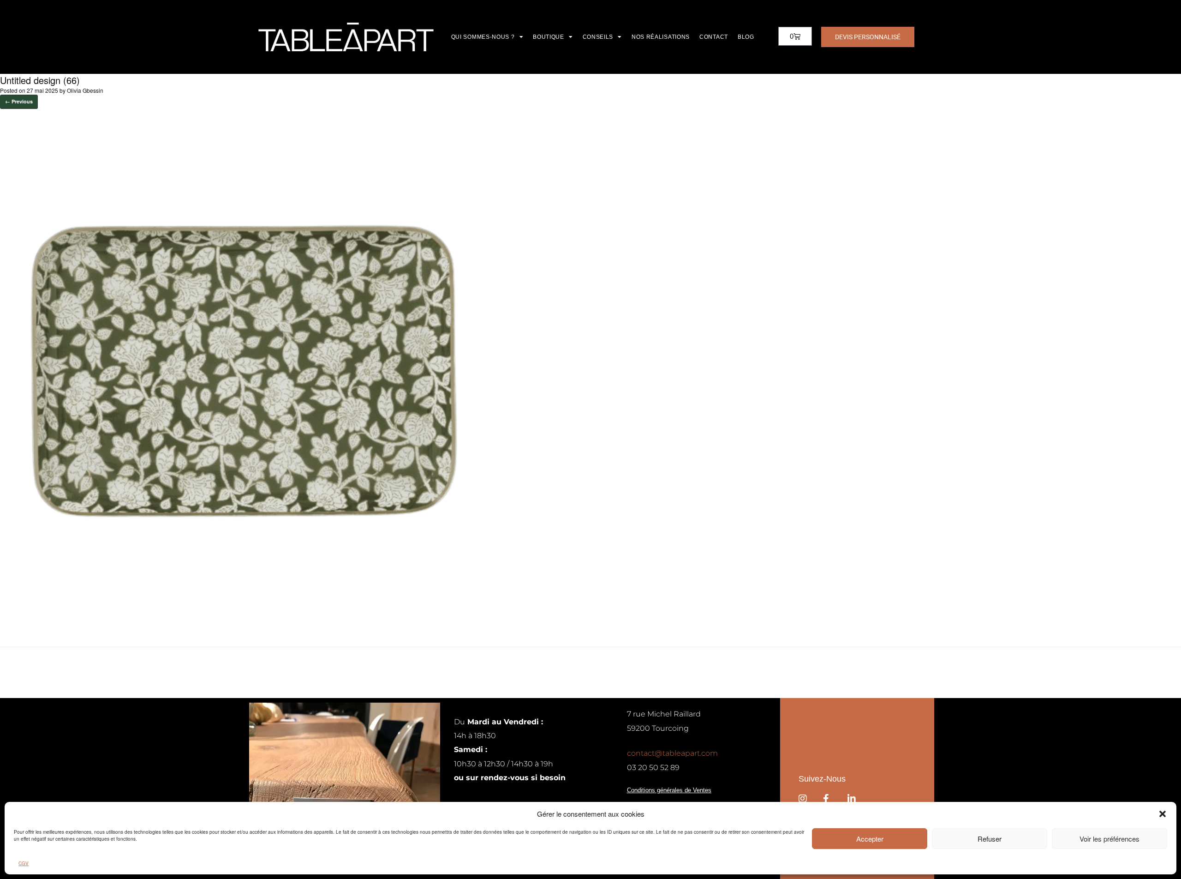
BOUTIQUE (548, 37)
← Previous (19, 101)
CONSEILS (598, 37)
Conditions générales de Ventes (669, 790)
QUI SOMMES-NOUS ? (483, 37)
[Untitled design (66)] (249, 623)
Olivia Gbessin (85, 90)
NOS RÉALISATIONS (661, 37)
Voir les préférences (1109, 838)
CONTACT (713, 37)
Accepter (869, 838)
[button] (1162, 814)
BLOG (746, 37)
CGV (23, 864)
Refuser (990, 838)
